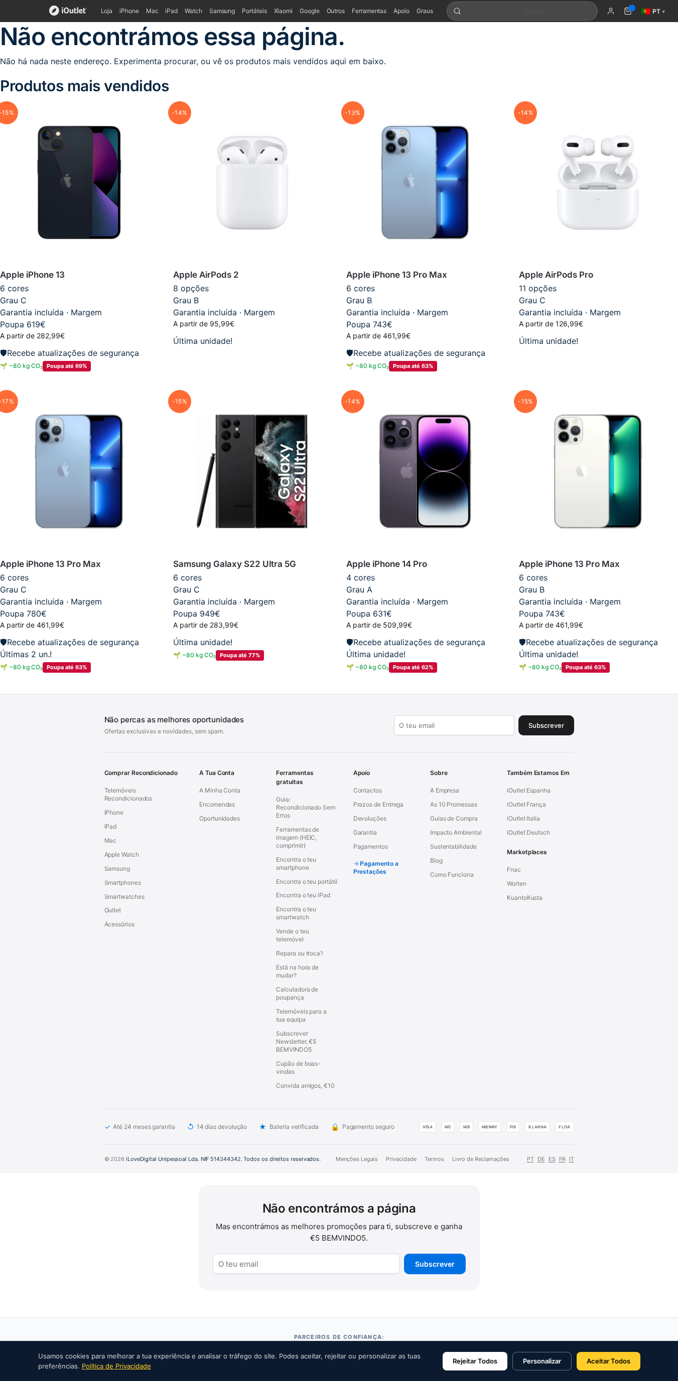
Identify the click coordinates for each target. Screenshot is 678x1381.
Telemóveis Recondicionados (128, 794)
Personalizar (542, 1361)
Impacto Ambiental (456, 832)
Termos (434, 1158)
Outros (336, 11)
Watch (193, 11)
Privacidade (401, 1158)
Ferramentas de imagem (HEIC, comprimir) (297, 837)
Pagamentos (370, 846)
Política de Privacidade (116, 1366)
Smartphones (122, 882)
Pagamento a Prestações (375, 867)
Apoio (401, 11)
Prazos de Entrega (378, 804)
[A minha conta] (611, 11)
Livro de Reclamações (480, 1158)
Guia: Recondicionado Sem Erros (305, 807)
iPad (171, 11)
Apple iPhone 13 (32, 275)
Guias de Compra (454, 818)
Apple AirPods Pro (556, 275)
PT (530, 1158)
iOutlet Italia (523, 818)
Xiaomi (283, 11)
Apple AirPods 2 (206, 275)
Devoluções (369, 818)
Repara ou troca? (299, 953)
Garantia (365, 832)
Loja (107, 11)
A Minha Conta (219, 790)
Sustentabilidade (453, 846)
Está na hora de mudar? (297, 971)
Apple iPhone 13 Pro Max (396, 275)
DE (541, 1158)
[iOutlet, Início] (68, 11)
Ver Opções (252, 356)
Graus (425, 11)
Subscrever (435, 1264)
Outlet (112, 910)
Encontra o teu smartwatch (296, 913)
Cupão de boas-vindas (298, 1067)
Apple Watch (121, 854)
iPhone (129, 11)
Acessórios (119, 924)
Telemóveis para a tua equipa (301, 1015)
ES (552, 1158)
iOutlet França (526, 804)
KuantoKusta (525, 897)
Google (310, 11)
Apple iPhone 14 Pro (386, 564)
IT (571, 1158)
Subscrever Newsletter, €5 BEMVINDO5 (296, 1041)
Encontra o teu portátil (306, 881)
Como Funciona (452, 874)
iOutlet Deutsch (528, 832)
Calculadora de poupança (297, 993)
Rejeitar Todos (475, 1361)
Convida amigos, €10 (305, 1085)
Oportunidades (219, 818)
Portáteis (254, 11)
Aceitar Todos (608, 1361)
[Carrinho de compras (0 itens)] (628, 11)
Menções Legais (357, 1158)
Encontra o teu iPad (303, 895)
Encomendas (217, 804)
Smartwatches (124, 896)
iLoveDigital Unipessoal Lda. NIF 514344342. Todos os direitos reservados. (223, 1158)
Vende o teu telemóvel (292, 935)
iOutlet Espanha (529, 790)
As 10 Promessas (453, 804)
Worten (516, 883)
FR (562, 1158)
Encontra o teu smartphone (296, 863)
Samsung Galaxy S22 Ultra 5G (234, 564)
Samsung (222, 11)
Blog (436, 860)
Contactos (367, 790)
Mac (152, 11)
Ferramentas (369, 11)
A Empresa (444, 790)
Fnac (514, 869)
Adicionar (79, 382)
